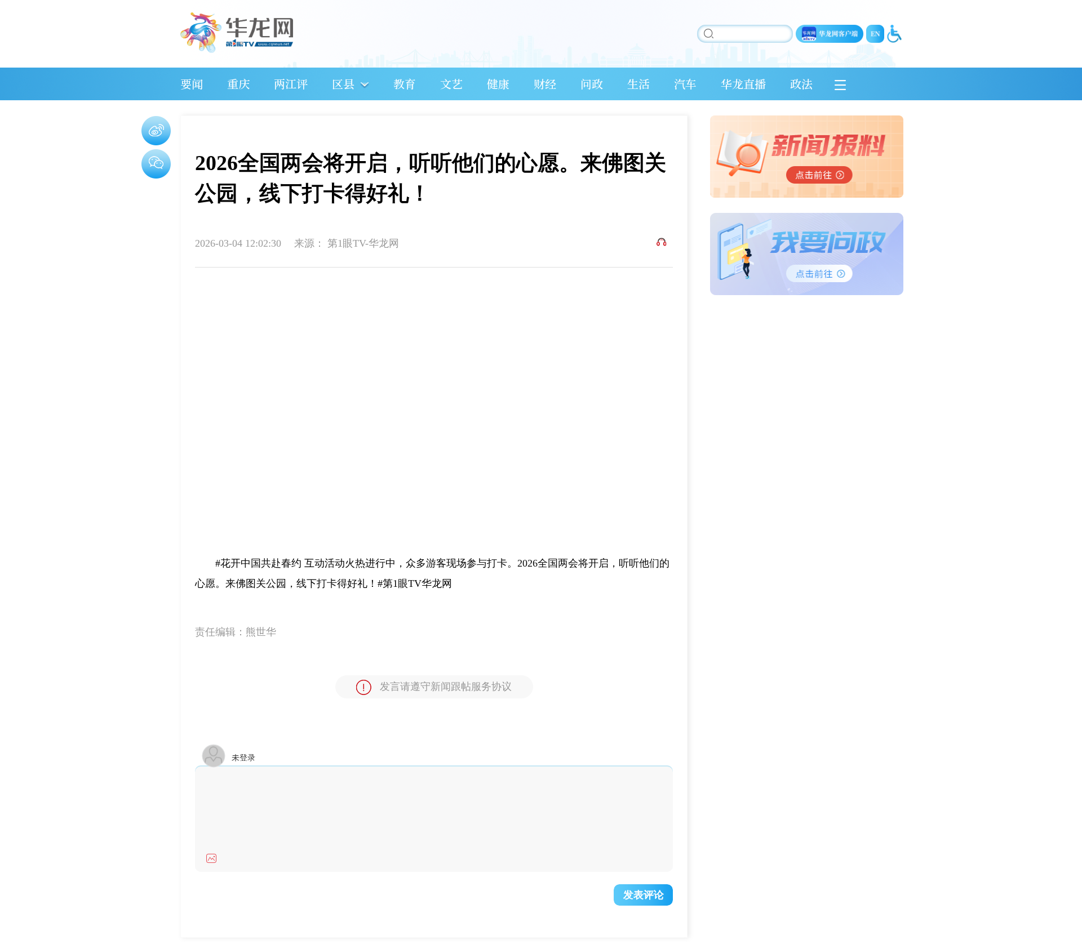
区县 (343, 83)
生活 (638, 83)
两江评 (291, 83)
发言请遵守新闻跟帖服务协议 (446, 686)
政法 (801, 83)
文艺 (451, 83)
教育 (404, 83)
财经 (545, 83)
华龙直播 (743, 83)
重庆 (238, 83)
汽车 (685, 83)
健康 (498, 83)
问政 (591, 83)
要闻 (191, 83)
